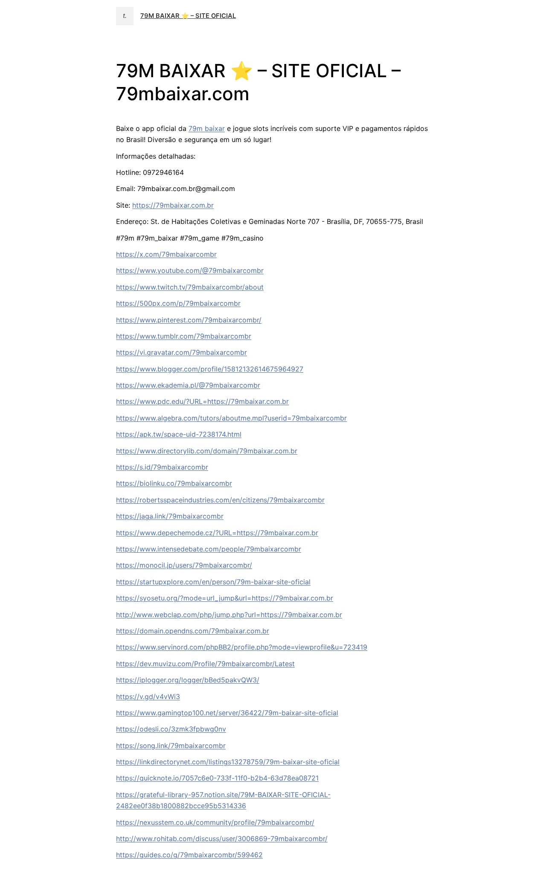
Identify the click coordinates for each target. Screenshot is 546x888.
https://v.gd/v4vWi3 (148, 696)
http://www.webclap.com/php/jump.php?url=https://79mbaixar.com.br (229, 614)
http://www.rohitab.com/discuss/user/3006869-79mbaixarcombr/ (222, 838)
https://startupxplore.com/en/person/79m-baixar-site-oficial (213, 581)
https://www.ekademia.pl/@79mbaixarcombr (188, 385)
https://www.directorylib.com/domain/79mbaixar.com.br (206, 451)
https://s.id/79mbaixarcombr (162, 467)
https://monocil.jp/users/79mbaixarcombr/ (184, 565)
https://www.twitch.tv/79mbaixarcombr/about (190, 287)
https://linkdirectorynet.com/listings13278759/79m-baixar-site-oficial (228, 761)
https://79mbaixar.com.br (173, 205)
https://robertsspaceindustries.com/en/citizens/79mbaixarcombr (220, 500)
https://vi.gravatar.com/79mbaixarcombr (181, 352)
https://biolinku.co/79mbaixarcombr (174, 483)
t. (125, 16)
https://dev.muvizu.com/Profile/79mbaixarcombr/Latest (205, 663)
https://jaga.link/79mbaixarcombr (170, 516)
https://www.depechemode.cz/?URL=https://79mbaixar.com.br (217, 532)
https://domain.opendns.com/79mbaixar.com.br (192, 631)
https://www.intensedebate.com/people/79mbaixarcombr (208, 549)
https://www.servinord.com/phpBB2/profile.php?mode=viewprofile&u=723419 (241, 647)
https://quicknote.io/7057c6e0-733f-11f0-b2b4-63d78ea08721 (217, 778)
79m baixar (207, 128)
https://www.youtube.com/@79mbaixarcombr (190, 270)
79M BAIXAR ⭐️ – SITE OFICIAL (188, 16)
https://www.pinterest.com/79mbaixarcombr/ (188, 320)
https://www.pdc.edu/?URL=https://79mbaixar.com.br (202, 401)
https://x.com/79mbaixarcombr (166, 254)
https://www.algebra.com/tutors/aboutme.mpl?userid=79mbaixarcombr (231, 418)
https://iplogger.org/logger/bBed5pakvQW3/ (187, 680)
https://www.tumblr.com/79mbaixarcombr (183, 336)
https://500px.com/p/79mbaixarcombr (178, 303)
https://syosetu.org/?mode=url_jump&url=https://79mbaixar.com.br (224, 598)
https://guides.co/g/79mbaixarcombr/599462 (189, 854)
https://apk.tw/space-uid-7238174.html (178, 434)
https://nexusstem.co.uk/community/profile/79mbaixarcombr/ (215, 822)
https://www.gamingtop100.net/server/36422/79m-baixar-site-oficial (227, 712)
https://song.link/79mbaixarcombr (171, 745)
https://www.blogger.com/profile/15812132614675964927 (209, 369)
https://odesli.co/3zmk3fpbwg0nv (171, 729)
